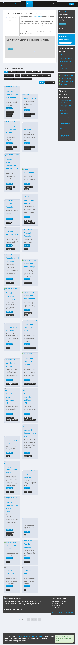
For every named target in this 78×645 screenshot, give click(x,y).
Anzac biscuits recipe (65, 117)
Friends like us (63, 68)
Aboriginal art (29, 173)
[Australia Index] (62, 11)
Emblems (27, 522)
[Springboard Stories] (9, 2)
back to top (52, 59)
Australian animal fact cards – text (10, 296)
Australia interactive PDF (65, 123)
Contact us (7, 621)
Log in (10, 49)
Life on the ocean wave (65, 61)
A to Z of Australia (64, 132)
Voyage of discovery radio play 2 (12, 470)
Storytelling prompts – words (28, 327)
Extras (35, 3)
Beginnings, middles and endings (11, 129)
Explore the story (64, 54)
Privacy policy (19, 619)
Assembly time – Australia (66, 58)
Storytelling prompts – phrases (28, 361)
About (41, 3)
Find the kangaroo (64, 113)
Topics (28, 3)
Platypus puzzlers (64, 65)
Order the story (30, 98)
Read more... (62, 24)
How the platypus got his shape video (30, 200)
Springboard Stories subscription (18, 42)
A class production (37, 16)
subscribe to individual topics (20, 45)
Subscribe (48, 3)
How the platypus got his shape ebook (12, 94)
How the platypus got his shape (30, 636)
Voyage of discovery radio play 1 (30, 433)
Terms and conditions (9, 619)
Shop (54, 3)
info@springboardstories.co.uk (62, 612)
